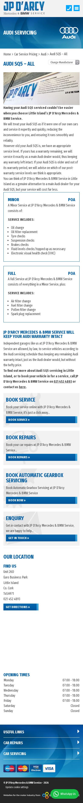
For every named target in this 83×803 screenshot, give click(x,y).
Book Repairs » (19, 457)
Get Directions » (18, 607)
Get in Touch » (18, 538)
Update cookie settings (17, 787)
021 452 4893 (63, 381)
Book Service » (19, 420)
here (22, 387)
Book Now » (17, 500)
